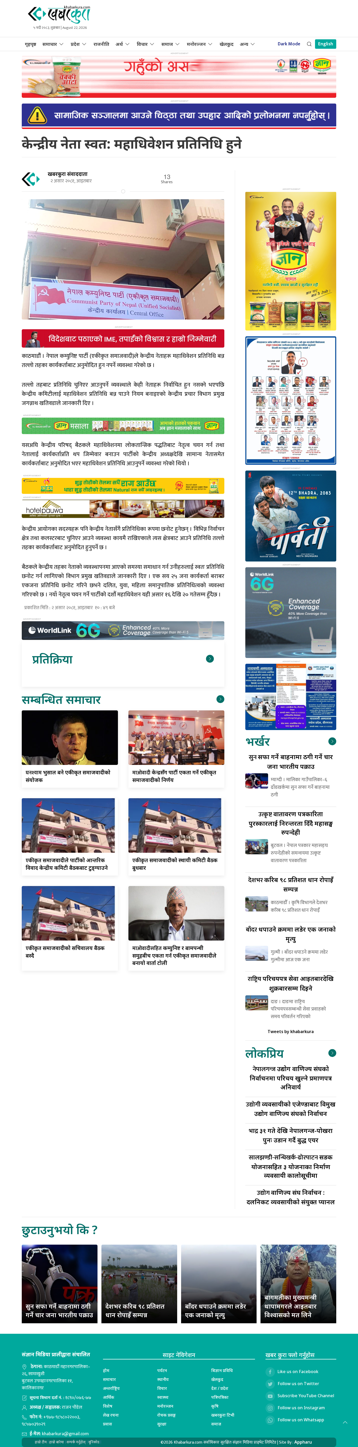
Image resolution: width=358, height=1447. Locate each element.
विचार (142, 44)
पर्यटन (162, 1370)
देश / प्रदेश (219, 1388)
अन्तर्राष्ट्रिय (111, 1388)
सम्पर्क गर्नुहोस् (76, 1442)
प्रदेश (75, 44)
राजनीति (101, 44)
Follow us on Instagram (301, 1408)
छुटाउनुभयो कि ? (59, 1229)
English (325, 44)
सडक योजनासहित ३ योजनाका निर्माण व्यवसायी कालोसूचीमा (291, 1166)
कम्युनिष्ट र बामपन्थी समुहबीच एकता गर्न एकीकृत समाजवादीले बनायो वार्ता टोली (174, 955)
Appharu (303, 1442)
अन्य (244, 44)
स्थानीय (163, 1379)
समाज (167, 44)
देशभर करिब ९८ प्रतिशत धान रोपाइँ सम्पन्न (135, 1310)
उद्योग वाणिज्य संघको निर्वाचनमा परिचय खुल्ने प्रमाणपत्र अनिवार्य (291, 1077)
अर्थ (119, 44)
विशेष (107, 1406)
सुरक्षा (161, 1424)
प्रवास (107, 1424)
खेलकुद (227, 44)
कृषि (215, 1406)
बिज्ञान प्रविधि (222, 1370)
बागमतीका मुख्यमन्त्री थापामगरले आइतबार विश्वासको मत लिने (290, 1306)
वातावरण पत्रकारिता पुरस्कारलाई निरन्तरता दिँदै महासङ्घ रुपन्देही (291, 822)
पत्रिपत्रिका (220, 1397)
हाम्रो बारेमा (56, 1442)
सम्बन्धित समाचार (61, 699)
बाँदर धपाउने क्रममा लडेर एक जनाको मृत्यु (215, 1310)
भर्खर (257, 741)
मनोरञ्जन (196, 44)
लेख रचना (111, 1415)
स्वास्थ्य (163, 1397)
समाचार (49, 44)
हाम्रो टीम (41, 1442)
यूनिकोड (93, 1442)
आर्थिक (108, 1397)
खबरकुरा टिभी (222, 1415)
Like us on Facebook (298, 1371)
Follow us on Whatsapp (301, 1420)
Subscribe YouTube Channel (306, 1396)
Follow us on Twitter (298, 1383)
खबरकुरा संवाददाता (68, 173)
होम (106, 1370)
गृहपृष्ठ (30, 44)
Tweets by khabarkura (291, 1031)
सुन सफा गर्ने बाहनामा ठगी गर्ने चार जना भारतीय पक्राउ (59, 1310)
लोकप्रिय (264, 1053)
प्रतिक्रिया (52, 659)
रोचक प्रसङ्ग (166, 1415)
